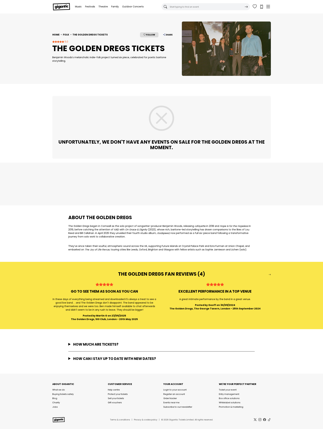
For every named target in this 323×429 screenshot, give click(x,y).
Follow (150, 34)
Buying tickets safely (63, 394)
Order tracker (170, 398)
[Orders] (261, 7)
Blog (54, 398)
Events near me (171, 402)
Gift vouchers (115, 402)
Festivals (90, 6)
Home (56, 34)
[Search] (246, 6)
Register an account (174, 394)
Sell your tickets (116, 398)
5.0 (66, 41)
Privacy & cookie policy (145, 419)
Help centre (114, 389)
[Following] (255, 7)
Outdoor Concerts (133, 6)
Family (115, 6)
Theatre (103, 6)
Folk (66, 34)
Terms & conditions (120, 419)
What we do (58, 389)
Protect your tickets (118, 394)
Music (78, 6)
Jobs (55, 406)
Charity (56, 402)
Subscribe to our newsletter (177, 406)
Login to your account (175, 389)
